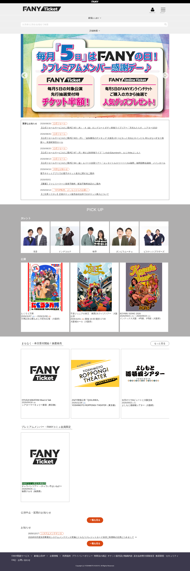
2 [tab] (81, 117)
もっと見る (159, 343)
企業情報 (54, 556)
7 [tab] (110, 117)
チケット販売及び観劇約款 (120, 556)
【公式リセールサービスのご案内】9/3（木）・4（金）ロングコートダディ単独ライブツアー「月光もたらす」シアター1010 (98, 128)
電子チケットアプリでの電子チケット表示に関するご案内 (67, 173)
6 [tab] (104, 117)
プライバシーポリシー (82, 556)
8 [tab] (116, 117)
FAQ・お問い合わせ (21, 560)
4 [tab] (93, 117)
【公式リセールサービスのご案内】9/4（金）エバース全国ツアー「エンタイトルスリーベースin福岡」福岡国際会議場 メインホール (102, 163)
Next (165, 75)
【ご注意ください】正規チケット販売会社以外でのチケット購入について (74, 194)
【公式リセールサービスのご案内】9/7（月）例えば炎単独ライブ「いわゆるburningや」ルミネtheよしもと (90, 152)
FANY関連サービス (20, 556)
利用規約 (66, 556)
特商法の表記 (100, 556)
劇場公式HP (39, 556)
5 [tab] (98, 117)
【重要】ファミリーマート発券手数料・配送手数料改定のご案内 (70, 184)
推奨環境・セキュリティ (167, 556)
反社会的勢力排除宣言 (144, 556)
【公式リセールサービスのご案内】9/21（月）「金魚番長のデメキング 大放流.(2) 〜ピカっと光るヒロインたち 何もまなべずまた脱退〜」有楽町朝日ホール (102, 140)
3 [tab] (87, 117)
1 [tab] (75, 117)
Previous (24, 75)
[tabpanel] (95, 75)
